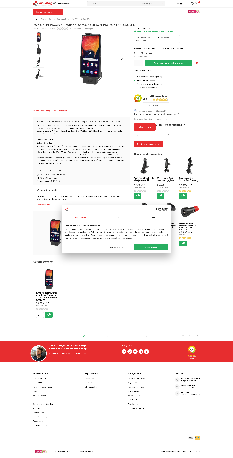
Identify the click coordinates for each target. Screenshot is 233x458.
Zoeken (162, 3)
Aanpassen (115, 247)
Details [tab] (117, 217)
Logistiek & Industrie (136, 408)
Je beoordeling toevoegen (82, 28)
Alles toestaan (151, 247)
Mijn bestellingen (91, 383)
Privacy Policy (38, 391)
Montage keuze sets (136, 387)
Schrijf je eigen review (147, 144)
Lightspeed (72, 451)
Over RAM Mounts (40, 383)
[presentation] (122, 59)
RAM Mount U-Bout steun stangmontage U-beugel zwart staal (166, 180)
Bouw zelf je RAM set (136, 378)
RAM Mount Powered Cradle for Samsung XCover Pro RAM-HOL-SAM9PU (47, 296)
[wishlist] (192, 3)
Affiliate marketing (40, 425)
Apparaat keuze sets (136, 383)
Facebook (124, 351)
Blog (73, 4)
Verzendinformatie (60, 111)
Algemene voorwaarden (42, 387)
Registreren (89, 378)
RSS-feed (187, 451)
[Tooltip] (161, 77)
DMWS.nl (90, 451)
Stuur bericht (145, 127)
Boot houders (133, 404)
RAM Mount (41, 28)
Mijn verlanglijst (91, 387)
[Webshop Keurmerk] (41, 451)
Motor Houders (134, 395)
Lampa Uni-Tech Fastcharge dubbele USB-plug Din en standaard (187, 226)
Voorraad (37, 408)
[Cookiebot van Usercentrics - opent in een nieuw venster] (157, 209)
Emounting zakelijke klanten (44, 417)
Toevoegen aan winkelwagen (137, 196)
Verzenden (37, 400)
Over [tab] (153, 217)
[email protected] (188, 385)
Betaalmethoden (39, 395)
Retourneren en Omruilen (43, 404)
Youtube (146, 351)
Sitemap (196, 451)
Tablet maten (38, 421)
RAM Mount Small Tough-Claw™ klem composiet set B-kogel (188, 180)
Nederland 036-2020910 (190, 379)
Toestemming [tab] (80, 217)
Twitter (135, 351)
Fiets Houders (133, 400)
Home (35, 19)
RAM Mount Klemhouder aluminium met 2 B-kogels (144, 180)
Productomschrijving (41, 111)
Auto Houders (133, 391)
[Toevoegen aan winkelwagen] (49, 315)
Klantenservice (64, 4)
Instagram (129, 351)
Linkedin (141, 351)
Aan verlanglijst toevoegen (197, 63)
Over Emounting (39, 378)
